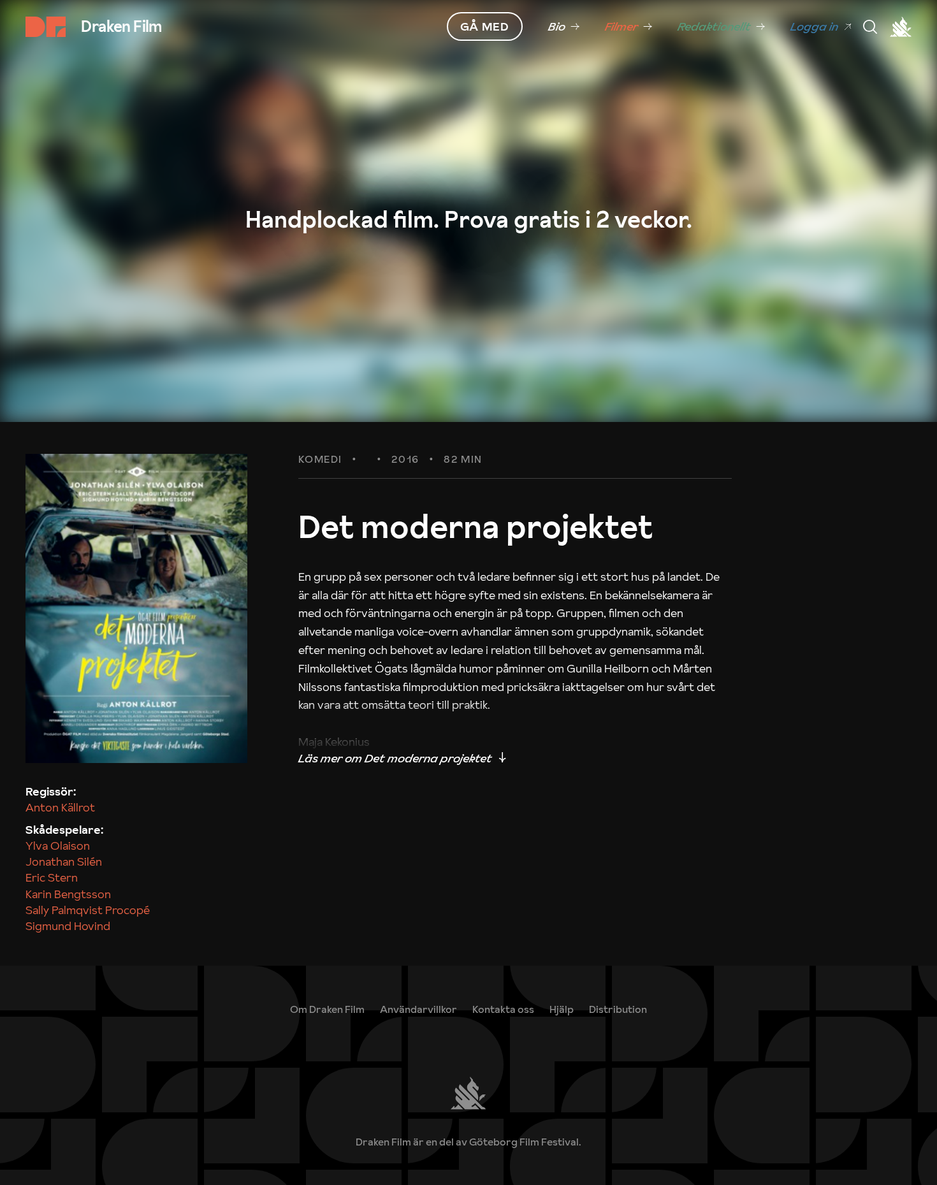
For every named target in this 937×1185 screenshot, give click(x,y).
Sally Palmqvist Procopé (87, 910)
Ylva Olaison (57, 846)
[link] (563, 26)
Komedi (320, 459)
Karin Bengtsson (68, 894)
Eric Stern (51, 877)
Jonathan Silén (63, 861)
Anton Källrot (60, 807)
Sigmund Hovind (67, 926)
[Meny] (870, 27)
